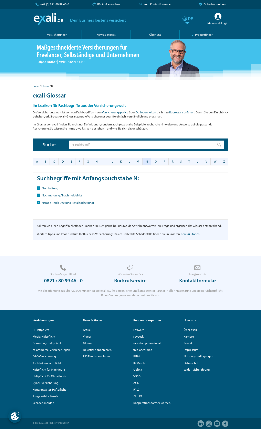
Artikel (87, 330)
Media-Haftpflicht (44, 336)
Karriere (189, 336)
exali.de (48, 19)
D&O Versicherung (44, 356)
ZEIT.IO (137, 396)
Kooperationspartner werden (151, 403)
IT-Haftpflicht (41, 330)
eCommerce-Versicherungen (51, 350)
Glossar (45, 86)
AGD (136, 383)
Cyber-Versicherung (45, 383)
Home (36, 86)
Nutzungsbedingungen (198, 356)
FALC (136, 389)
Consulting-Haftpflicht (47, 343)
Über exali (190, 330)
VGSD (136, 376)
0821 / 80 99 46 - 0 (63, 280)
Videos (87, 336)
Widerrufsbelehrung (197, 369)
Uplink (137, 369)
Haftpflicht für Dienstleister (50, 376)
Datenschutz (192, 363)
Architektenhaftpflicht (47, 363)
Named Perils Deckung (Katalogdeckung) (68, 203)
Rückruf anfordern (108, 4)
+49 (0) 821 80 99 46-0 (54, 4)
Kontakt (189, 343)
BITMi (136, 356)
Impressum (191, 350)
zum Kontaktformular (157, 4)
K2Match (139, 363)
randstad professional (147, 343)
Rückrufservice (130, 280)
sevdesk (138, 336)
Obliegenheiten (146, 112)
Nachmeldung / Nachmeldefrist (62, 195)
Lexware (138, 330)
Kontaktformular (197, 280)
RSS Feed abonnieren (96, 356)
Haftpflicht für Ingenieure (49, 369)
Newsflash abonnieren (97, 350)
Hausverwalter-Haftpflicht (49, 389)
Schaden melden (215, 4)
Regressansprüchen (181, 112)
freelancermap (142, 350)
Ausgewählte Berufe (45, 396)
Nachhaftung (50, 188)
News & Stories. (190, 234)
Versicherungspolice (115, 112)
